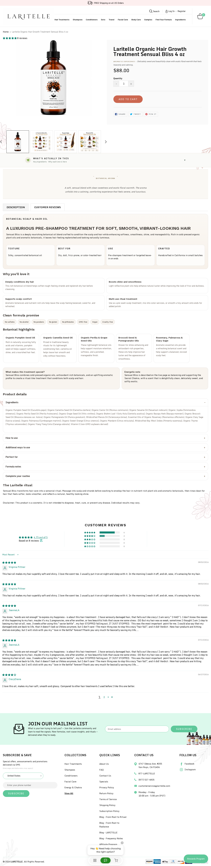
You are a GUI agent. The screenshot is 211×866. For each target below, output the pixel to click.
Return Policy (106, 793)
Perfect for (12, 457)
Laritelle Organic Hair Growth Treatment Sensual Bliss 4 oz (40, 31)
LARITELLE (17, 861)
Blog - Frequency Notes (111, 838)
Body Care (136, 19)
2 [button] (104, 697)
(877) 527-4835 (146, 779)
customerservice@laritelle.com (154, 786)
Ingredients (180, 19)
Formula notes (13, 466)
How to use (12, 438)
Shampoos (77, 19)
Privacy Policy (106, 787)
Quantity (117, 78)
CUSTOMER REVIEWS (47, 207)
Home (6, 31)
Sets (103, 19)
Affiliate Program (108, 844)
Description (16, 207)
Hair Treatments (62, 19)
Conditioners (91, 19)
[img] (9, 562)
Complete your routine (18, 476)
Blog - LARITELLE (108, 832)
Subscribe (184, 729)
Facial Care (123, 19)
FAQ (101, 769)
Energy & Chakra (73, 787)
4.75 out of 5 (41, 537)
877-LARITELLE (147, 773)
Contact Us (105, 775)
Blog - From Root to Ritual (112, 817)
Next (106, 141)
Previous (1, 141)
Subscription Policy (109, 811)
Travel (111, 19)
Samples (148, 19)
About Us (104, 764)
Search (155, 11)
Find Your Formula (164, 19)
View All (68, 793)
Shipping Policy (107, 805)
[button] (10, 38)
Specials (103, 781)
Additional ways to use (18, 447)
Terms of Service (108, 799)
